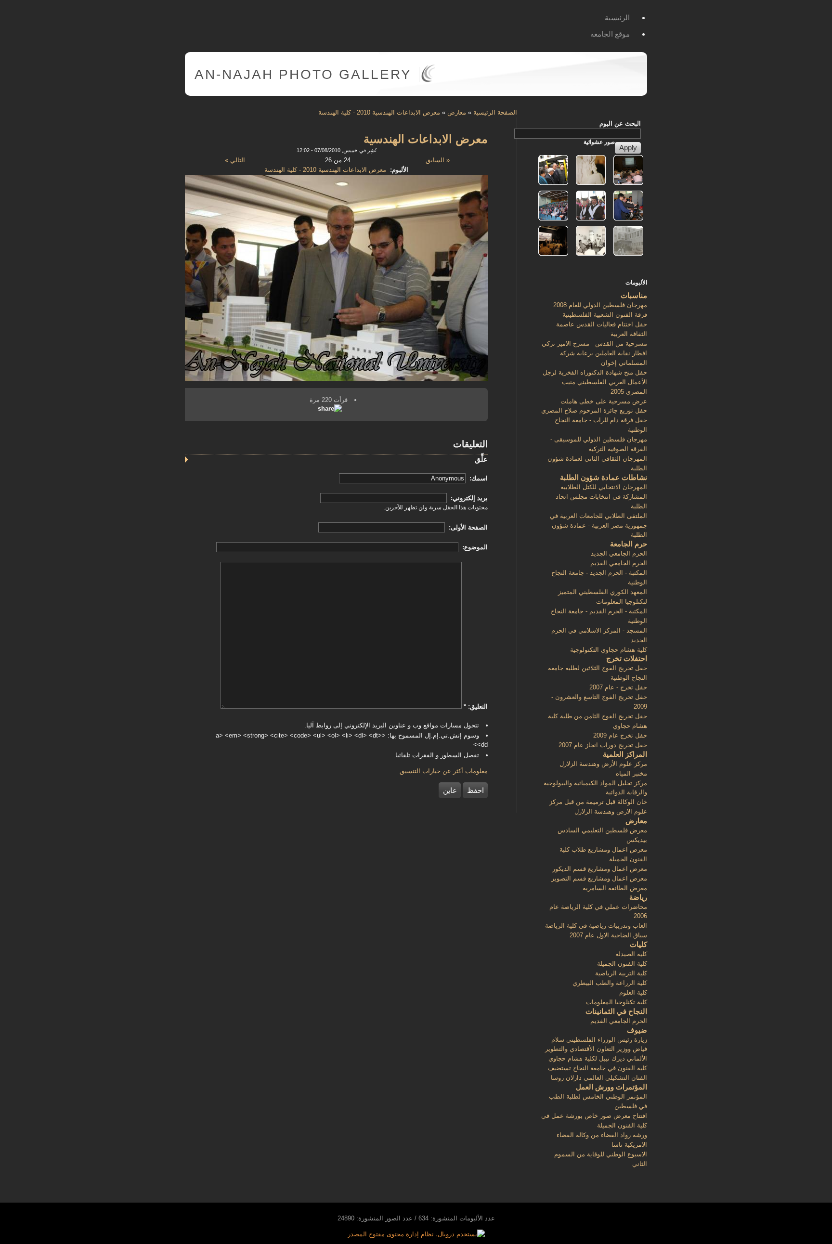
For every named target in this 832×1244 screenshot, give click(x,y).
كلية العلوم (633, 992)
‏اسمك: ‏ (478, 478)
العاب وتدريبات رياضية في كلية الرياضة (596, 925)
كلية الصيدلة (631, 954)
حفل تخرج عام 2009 (620, 735)
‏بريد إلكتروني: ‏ (468, 498)
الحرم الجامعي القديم (618, 563)
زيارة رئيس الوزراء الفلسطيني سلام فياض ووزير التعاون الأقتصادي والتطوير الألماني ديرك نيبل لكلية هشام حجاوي (596, 1049)
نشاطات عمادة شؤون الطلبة (603, 477)
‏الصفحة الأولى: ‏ (467, 527)
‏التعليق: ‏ (476, 706)
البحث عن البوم (620, 123)
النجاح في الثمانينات (616, 1011)
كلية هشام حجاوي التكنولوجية (608, 649)
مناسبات (634, 295)
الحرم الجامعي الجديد (619, 553)
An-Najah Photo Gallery (303, 74)
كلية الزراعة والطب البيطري (609, 982)
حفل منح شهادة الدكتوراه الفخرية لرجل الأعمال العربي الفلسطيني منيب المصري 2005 (595, 382)
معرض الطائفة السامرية (615, 888)
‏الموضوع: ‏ (474, 547)
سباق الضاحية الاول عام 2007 (608, 935)
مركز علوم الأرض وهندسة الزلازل (603, 763)
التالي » (235, 160)
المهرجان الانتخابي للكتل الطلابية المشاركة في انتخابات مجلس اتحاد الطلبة (601, 496)
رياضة (638, 897)
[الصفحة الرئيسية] (428, 80)
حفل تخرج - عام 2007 (618, 687)
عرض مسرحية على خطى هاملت (603, 401)
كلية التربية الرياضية (621, 973)
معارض (456, 112)
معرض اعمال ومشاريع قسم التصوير (599, 878)
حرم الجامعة (628, 544)
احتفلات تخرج (626, 658)
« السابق (438, 160)
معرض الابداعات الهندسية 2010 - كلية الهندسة (379, 112)
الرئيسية (617, 17)
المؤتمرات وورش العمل (611, 1087)
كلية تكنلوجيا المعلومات (616, 1002)
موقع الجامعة (610, 34)
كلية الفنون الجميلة (622, 963)
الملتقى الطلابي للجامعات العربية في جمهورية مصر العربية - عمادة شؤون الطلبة (598, 525)
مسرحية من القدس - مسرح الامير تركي (594, 343)
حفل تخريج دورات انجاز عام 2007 (603, 745)
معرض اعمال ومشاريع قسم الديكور (599, 868)
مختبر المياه (631, 773)
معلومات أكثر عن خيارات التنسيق (444, 771)
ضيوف (637, 1030)
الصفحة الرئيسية (495, 112)
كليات (638, 944)
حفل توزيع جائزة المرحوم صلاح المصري (594, 410)
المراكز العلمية (625, 754)
